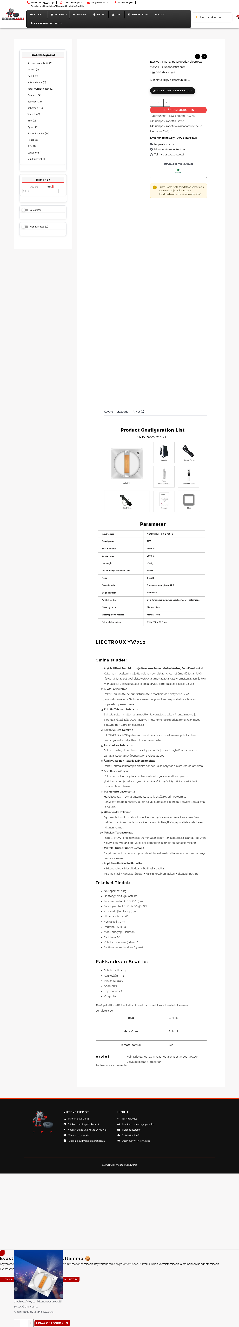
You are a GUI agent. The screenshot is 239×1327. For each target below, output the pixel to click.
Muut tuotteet (37, 159)
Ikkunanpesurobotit (39, 63)
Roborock (35, 108)
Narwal (33, 69)
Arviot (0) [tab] (138, 411)
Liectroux (156, 131)
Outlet (32, 76)
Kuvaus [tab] (108, 411)
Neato (32, 139)
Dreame (34, 95)
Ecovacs (34, 101)
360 (31, 120)
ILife (31, 146)
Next (144, 397)
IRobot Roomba (38, 133)
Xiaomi (33, 114)
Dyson (32, 127)
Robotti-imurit (36, 82)
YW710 (167, 131)
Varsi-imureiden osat (40, 88)
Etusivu (154, 61)
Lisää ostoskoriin (178, 110)
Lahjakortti (34, 152)
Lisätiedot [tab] (123, 411)
